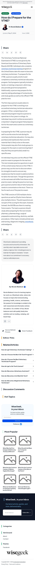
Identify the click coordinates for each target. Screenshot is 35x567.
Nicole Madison (16, 27)
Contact (5, 539)
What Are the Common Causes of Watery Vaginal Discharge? (10, 469)
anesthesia (29, 222)
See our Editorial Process (10, 331)
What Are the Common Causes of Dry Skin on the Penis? (25, 469)
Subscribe (17, 420)
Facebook (6, 547)
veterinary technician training (11, 69)
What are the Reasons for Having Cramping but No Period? (9, 488)
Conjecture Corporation (19, 562)
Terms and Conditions (14, 564)
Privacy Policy (4, 564)
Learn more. (25, 2)
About (5, 536)
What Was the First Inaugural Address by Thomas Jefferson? (9, 449)
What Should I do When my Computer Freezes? (25, 449)
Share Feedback (27, 331)
